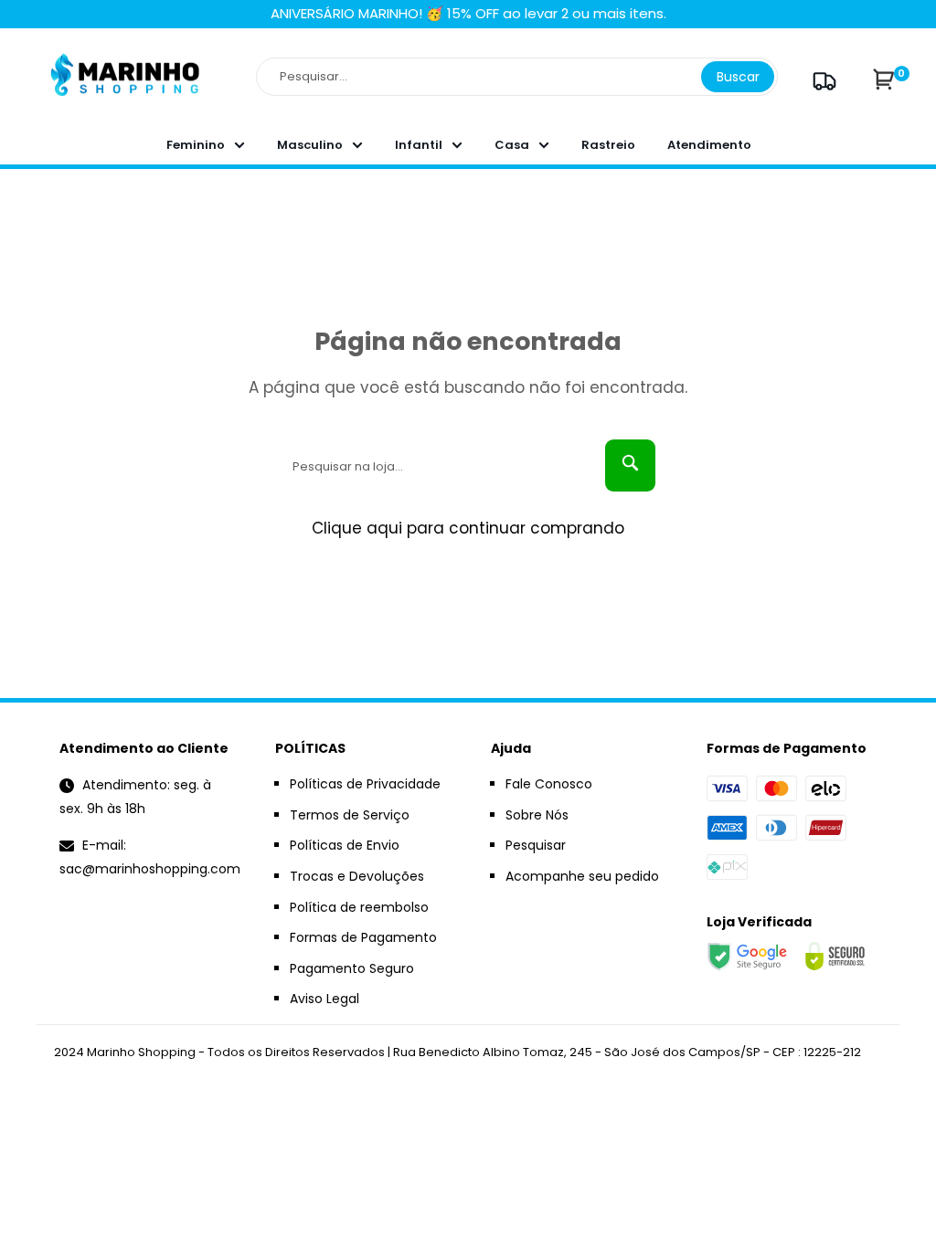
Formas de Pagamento (363, 937)
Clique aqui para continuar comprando (468, 528)
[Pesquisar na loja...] (630, 465)
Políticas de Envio (344, 845)
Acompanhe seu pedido (582, 876)
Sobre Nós (537, 815)
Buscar (738, 77)
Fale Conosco (548, 784)
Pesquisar (535, 845)
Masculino (310, 144)
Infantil (418, 144)
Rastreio (608, 144)
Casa (512, 144)
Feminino (195, 144)
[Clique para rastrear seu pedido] (822, 80)
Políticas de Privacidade (365, 784)
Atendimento (709, 144)
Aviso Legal (324, 998)
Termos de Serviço (350, 815)
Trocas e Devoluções (357, 876)
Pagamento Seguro (352, 968)
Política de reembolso (359, 907)
